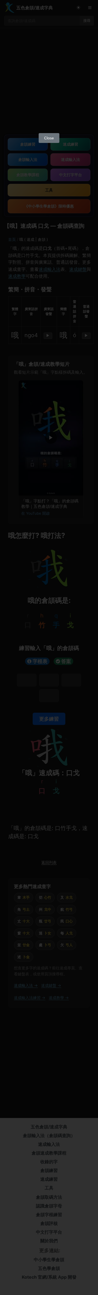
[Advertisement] (49, 78)
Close (49, 138)
